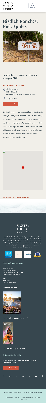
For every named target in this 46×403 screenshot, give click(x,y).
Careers (17, 397)
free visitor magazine (15, 318)
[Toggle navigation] (40, 6)
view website (10, 104)
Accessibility (10, 397)
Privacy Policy (23, 399)
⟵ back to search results (16, 198)
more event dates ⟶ (13, 85)
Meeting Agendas (27, 397)
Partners (37, 397)
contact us (10, 287)
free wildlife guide (14, 348)
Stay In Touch (10, 368)
